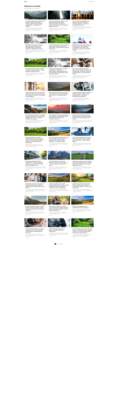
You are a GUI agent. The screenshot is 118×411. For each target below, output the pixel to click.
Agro (25, 1)
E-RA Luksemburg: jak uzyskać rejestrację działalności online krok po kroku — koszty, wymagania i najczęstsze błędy (34, 70)
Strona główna (91, 1)
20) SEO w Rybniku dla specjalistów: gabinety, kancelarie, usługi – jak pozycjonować (57, 230)
